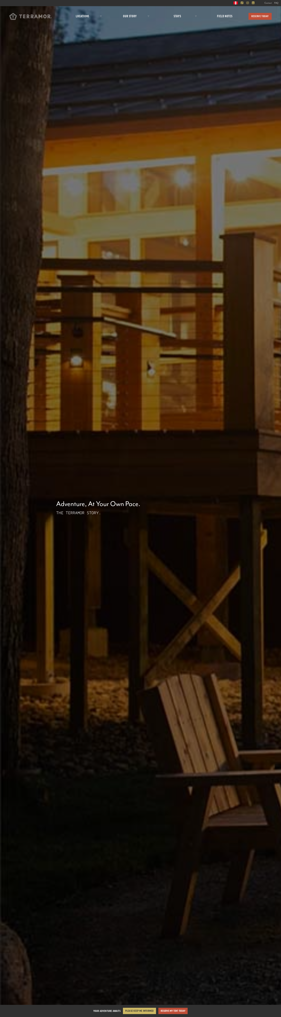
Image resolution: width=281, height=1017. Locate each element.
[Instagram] (247, 3)
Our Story (130, 16)
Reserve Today (260, 16)
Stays (177, 16)
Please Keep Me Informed (139, 1011)
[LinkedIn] (253, 3)
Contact (268, 3)
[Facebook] (242, 3)
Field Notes (225, 16)
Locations (82, 16)
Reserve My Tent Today (173, 1011)
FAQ (276, 3)
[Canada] (235, 3)
